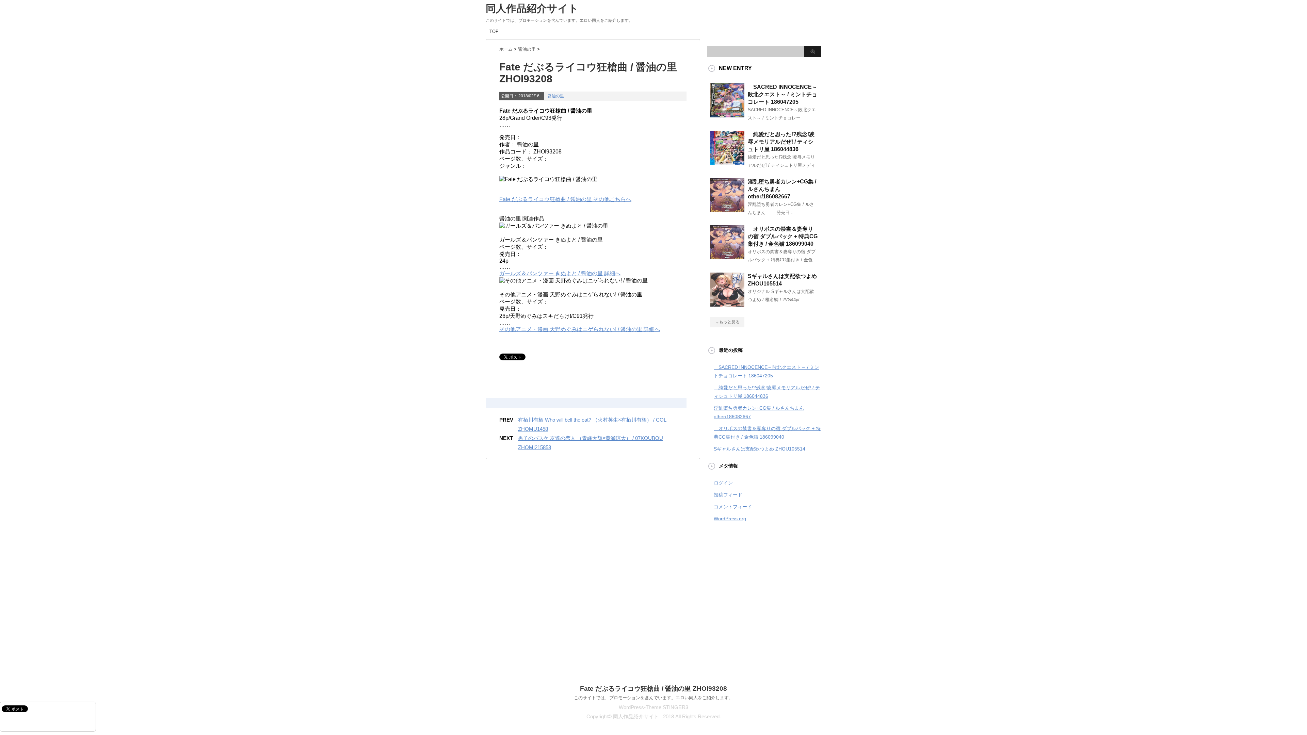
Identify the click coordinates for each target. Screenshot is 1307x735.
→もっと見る (727, 322)
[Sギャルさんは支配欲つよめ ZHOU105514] (727, 304)
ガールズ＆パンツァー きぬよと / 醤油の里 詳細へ (559, 273)
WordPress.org (730, 518)
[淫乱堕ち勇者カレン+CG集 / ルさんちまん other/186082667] (727, 209)
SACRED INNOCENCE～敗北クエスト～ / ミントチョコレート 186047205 (782, 94)
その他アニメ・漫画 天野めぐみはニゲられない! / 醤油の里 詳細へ (579, 329)
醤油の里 (556, 96)
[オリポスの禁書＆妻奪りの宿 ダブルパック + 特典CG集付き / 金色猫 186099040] (727, 256)
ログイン (723, 483)
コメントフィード (733, 506)
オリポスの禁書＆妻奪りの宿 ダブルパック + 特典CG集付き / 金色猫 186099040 (783, 236)
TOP (494, 31)
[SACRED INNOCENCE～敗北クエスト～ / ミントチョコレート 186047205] (727, 114)
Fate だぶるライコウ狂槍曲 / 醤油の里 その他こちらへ (565, 199)
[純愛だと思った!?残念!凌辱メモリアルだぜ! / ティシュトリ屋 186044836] (727, 162)
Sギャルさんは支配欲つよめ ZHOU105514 (759, 449)
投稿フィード (728, 494)
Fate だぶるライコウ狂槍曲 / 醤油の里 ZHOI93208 (653, 688)
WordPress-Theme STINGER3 (653, 707)
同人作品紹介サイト (532, 8)
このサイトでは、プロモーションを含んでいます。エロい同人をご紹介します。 (653, 697)
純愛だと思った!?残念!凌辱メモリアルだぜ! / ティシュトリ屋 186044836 (781, 141)
